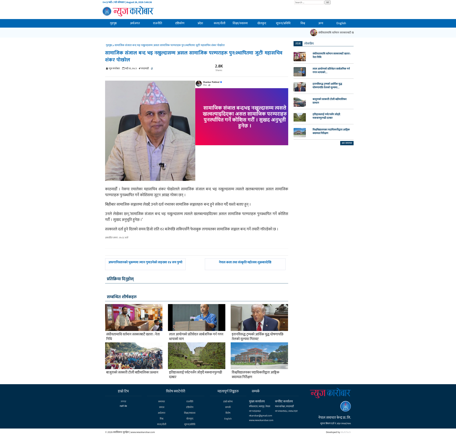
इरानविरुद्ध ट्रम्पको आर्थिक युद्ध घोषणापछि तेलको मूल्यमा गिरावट (257, 336)
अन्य (320, 23)
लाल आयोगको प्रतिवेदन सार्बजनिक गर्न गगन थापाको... (331, 70)
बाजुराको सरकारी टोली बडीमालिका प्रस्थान (132, 372)
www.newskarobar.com (261, 420)
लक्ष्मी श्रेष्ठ (123, 406)
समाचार (161, 402)
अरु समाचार (347, 143)
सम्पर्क (228, 407)
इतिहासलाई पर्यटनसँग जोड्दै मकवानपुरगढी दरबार (195, 374)
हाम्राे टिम (123, 391)
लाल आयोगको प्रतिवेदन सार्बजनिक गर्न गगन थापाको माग (196, 336)
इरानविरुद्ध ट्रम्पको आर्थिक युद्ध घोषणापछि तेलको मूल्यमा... (327, 85)
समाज (161, 407)
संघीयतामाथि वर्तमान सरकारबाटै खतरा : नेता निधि (338, 32)
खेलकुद (261, 23)
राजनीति (157, 23)
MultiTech (346, 432)
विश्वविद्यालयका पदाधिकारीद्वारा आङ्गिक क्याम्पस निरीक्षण (255, 374)
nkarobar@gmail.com (260, 416)
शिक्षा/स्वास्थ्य (240, 23)
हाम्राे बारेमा (228, 402)
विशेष (228, 413)
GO (327, 2)
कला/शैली (219, 23)
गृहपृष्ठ (113, 23)
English (341, 23)
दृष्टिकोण (179, 23)
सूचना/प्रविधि (283, 23)
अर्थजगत (135, 23)
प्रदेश (200, 23)
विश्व (302, 23)
